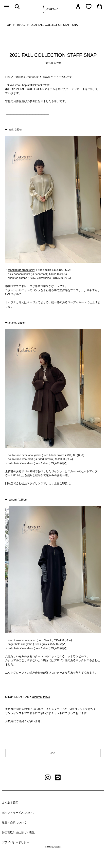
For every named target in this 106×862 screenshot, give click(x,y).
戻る (53, 753)
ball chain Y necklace (20, 463)
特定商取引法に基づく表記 (18, 832)
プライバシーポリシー (15, 842)
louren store (56, 847)
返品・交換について (14, 822)
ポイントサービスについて (18, 812)
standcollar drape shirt (21, 269)
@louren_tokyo (41, 696)
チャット (56, 713)
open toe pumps (17, 277)
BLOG (21, 24)
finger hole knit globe (20, 644)
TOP (8, 24)
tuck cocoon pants (19, 274)
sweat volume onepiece (22, 640)
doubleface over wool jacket (24, 455)
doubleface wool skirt (20, 459)
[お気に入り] (88, 6)
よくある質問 (10, 802)
